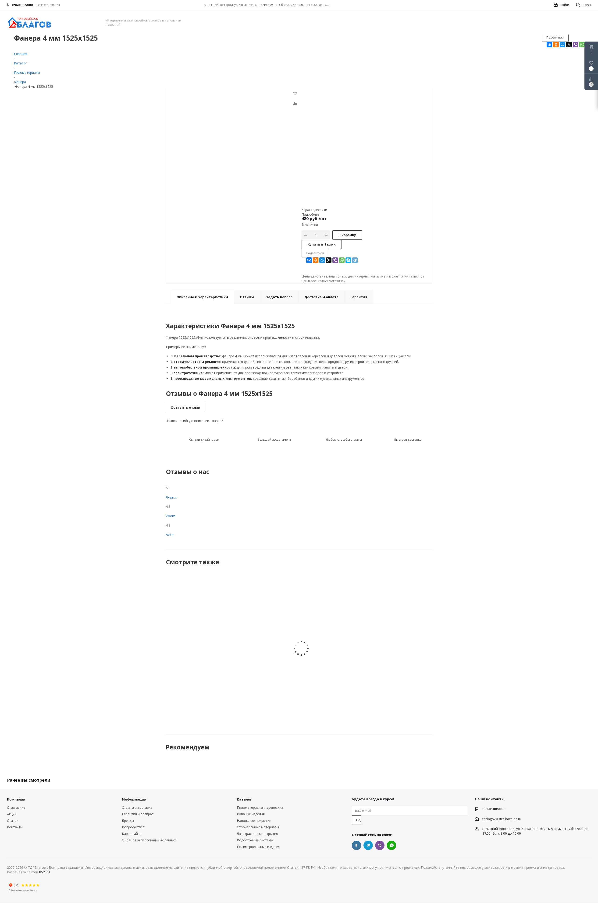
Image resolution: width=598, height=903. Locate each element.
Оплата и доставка (137, 807)
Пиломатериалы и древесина (260, 807)
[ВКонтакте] (549, 44)
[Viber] (575, 44)
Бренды (128, 820)
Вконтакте (356, 845)
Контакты (15, 827)
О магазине (16, 807)
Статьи (12, 820)
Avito (170, 534)
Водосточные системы (255, 840)
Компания (16, 799)
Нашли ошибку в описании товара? (194, 420)
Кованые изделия (251, 814)
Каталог (244, 799)
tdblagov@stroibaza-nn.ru (501, 819)
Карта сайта (132, 833)
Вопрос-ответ (133, 827)
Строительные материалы (258, 827)
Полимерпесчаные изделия (258, 846)
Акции (11, 814)
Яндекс (171, 497)
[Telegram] (355, 260)
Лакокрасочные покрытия (257, 833)
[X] (569, 44)
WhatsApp (391, 845)
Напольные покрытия (254, 820)
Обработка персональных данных (149, 840)
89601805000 (493, 808)
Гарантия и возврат (138, 814)
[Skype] (348, 260)
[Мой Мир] (562, 44)
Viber (379, 845)
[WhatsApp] (582, 44)
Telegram (368, 845)
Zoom (170, 516)
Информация (134, 799)
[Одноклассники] (556, 44)
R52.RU (44, 872)
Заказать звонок (48, 5)
